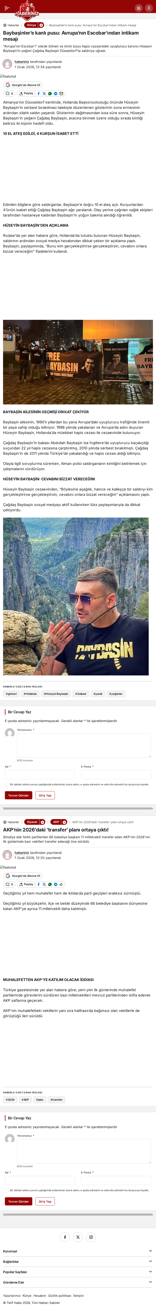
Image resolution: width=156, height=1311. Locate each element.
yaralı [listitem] (98, 693)
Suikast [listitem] (80, 693)
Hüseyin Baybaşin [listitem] (56, 693)
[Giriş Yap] (149, 8)
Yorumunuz (25, 729)
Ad (8, 766)
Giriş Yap (45, 795)
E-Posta (87, 766)
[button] (139, 8)
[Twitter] (78, 1237)
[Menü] (7, 8)
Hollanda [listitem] (30, 693)
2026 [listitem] (10, 1099)
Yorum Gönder (18, 795)
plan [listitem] (39, 1099)
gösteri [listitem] (11, 693)
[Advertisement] (78, 169)
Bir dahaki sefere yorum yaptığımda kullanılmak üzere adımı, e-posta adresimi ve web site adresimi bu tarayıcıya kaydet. (79, 784)
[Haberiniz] (26, 10)
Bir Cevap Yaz (19, 712)
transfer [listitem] (57, 1099)
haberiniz (22, 62)
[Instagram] (91, 1237)
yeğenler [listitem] (115, 693)
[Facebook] (65, 1237)
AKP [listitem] (25, 1099)
